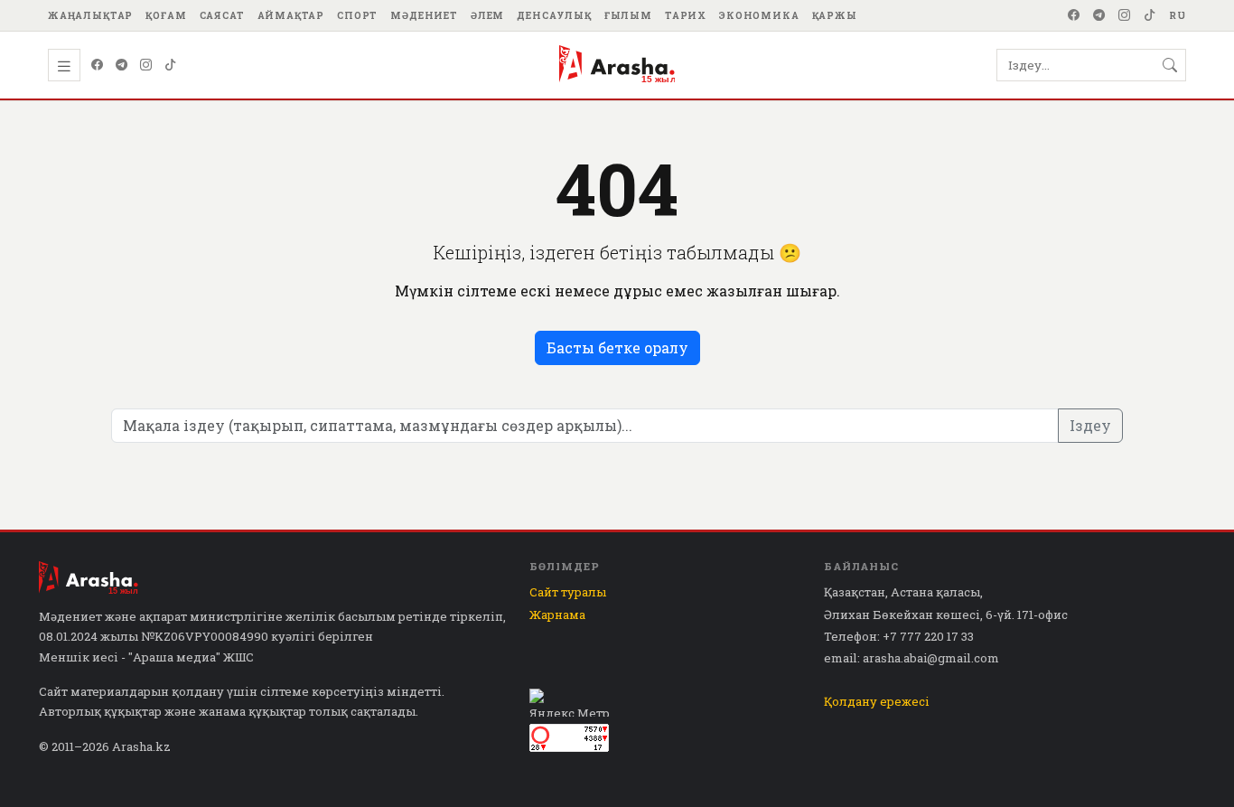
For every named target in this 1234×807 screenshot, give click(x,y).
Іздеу (1090, 425)
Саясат (222, 15)
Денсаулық (554, 15)
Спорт (357, 15)
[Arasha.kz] (616, 65)
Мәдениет (424, 15)
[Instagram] (1124, 15)
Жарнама (557, 614)
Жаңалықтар (90, 15)
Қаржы (834, 15)
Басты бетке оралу (617, 347)
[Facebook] (1074, 15)
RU (1177, 15)
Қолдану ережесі (877, 701)
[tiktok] (1150, 15)
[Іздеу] (1170, 65)
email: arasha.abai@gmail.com (911, 658)
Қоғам (165, 15)
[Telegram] (1099, 15)
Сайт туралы (567, 592)
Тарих (685, 15)
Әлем (487, 15)
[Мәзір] (64, 65)
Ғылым (628, 15)
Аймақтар (291, 15)
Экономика (759, 15)
